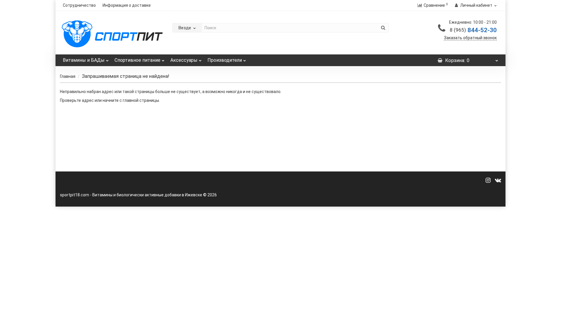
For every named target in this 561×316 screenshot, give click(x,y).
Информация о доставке (127, 5)
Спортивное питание (137, 60)
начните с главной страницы (131, 100)
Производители (224, 60)
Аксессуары (184, 60)
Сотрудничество (79, 5)
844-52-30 (473, 30)
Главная (67, 76)
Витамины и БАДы (84, 60)
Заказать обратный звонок (470, 37)
